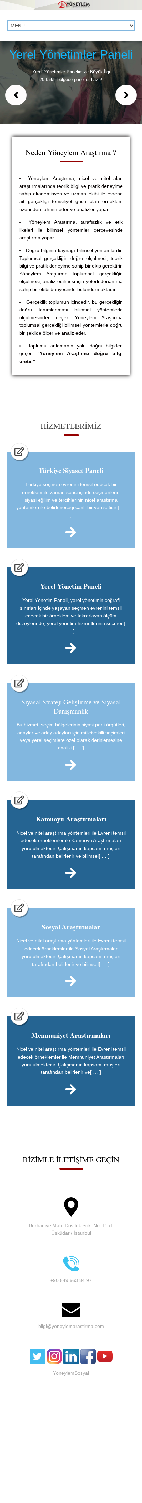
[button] (16, 95)
